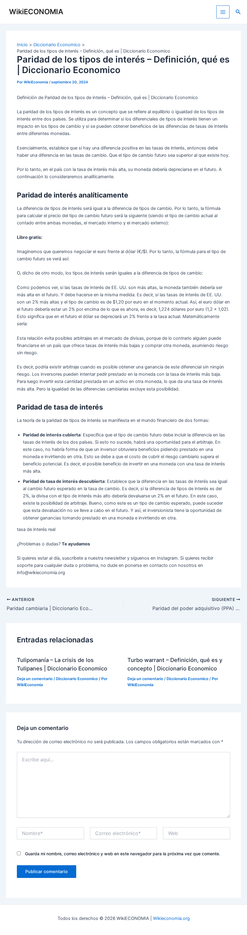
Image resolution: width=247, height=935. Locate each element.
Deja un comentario (35, 678)
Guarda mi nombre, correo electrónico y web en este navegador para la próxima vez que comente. (122, 853)
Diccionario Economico (77, 678)
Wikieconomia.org (171, 918)
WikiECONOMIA (36, 11)
